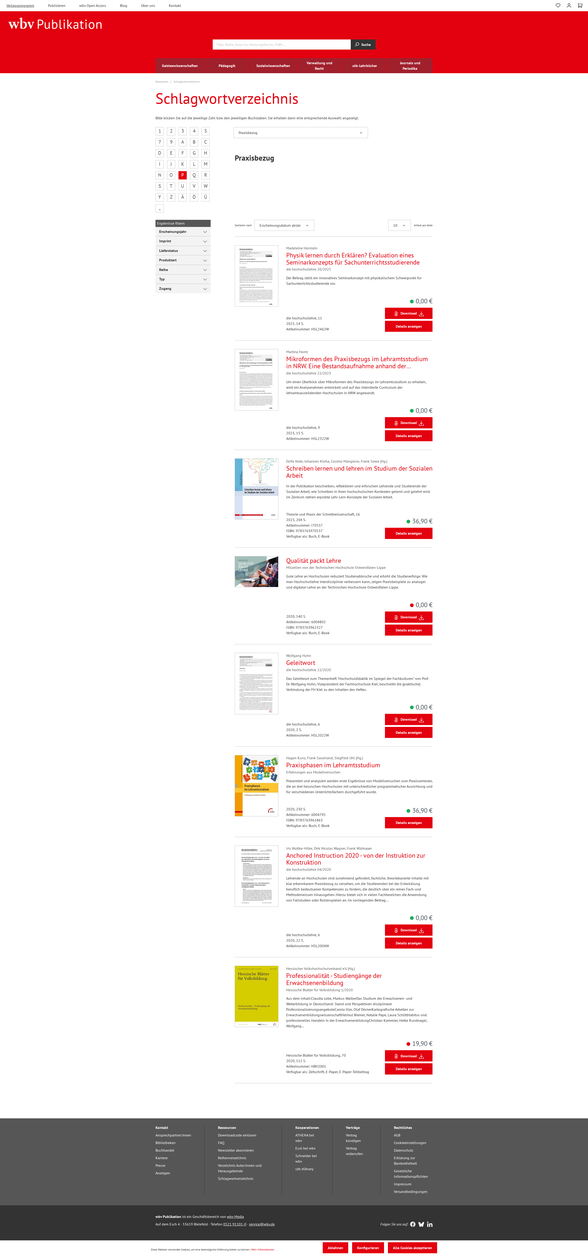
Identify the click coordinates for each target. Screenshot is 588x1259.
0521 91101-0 (234, 1224)
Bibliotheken (165, 1142)
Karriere (161, 1158)
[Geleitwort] (256, 683)
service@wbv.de (262, 1224)
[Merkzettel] (558, 4)
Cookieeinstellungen (410, 1142)
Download (409, 313)
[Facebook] (412, 1225)
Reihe (163, 269)
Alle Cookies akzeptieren (412, 1247)
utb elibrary (304, 1169)
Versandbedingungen (410, 1191)
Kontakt (175, 5)
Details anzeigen (409, 326)
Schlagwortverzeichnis (235, 1178)
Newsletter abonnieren (236, 1150)
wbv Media (235, 1216)
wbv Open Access (92, 5)
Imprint (165, 241)
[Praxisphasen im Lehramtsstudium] (256, 785)
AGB (397, 1135)
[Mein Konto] (569, 4)
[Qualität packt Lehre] (256, 571)
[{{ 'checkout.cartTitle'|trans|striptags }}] (580, 5)
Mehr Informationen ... (264, 1249)
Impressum (402, 1184)
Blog (123, 5)
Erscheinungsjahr (173, 231)
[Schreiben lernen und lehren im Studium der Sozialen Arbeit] (256, 488)
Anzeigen (162, 1173)
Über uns (148, 5)
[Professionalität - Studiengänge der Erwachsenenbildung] (256, 996)
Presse (160, 1165)
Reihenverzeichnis (232, 1158)
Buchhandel (164, 1150)
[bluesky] (420, 1225)
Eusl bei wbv (305, 1148)
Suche (366, 44)
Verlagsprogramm (20, 5)
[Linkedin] (429, 1225)
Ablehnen (335, 1247)
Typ (162, 279)
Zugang (165, 288)
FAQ (221, 1142)
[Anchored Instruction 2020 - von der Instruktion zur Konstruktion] (256, 876)
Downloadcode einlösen (237, 1135)
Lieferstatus (168, 250)
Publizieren (56, 5)
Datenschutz (403, 1150)
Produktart (168, 260)
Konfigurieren (368, 1247)
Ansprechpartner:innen (173, 1135)
